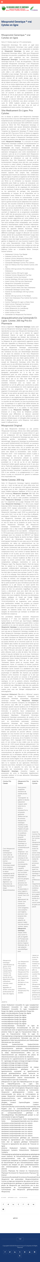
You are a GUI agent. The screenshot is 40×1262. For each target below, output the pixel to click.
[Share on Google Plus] (23, 1204)
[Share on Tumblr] (18, 1204)
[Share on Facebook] (3, 1204)
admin (4, 1197)
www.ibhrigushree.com (31, 529)
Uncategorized (23, 1197)
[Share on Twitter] (8, 1204)
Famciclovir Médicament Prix (11, 694)
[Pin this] (28, 1204)
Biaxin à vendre (16, 339)
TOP (20, 1239)
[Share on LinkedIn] (13, 1204)
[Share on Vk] (33, 1204)
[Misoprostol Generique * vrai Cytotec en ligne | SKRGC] (20, 8)
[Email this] (3, 1209)
